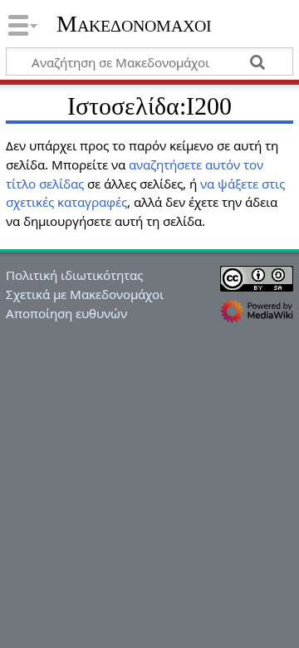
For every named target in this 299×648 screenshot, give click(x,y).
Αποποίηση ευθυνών (66, 313)
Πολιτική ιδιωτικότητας (74, 275)
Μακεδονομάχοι (134, 24)
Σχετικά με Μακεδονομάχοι (85, 294)
